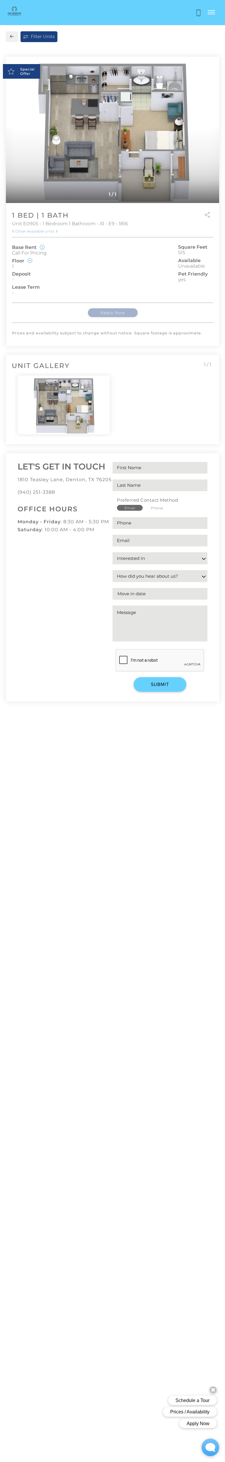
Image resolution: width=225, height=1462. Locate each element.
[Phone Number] (198, 12)
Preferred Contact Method (147, 500)
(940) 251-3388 (36, 492)
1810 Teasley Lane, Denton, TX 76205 (65, 479)
